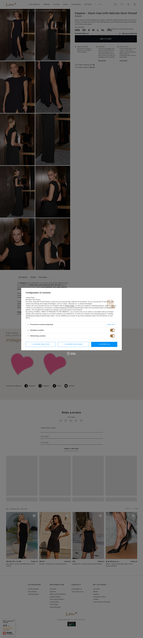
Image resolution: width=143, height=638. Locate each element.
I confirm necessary (73, 344)
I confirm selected (41, 344)
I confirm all (104, 344)
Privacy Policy (69, 306)
